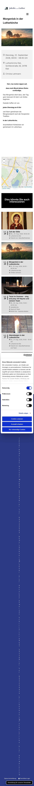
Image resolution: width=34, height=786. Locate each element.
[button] (17, 14)
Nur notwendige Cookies (17, 429)
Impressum (19, 767)
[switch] (29, 393)
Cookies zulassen (17, 419)
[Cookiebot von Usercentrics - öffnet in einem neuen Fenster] (24, 355)
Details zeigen (23, 413)
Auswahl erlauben (17, 424)
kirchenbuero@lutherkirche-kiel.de (19, 727)
